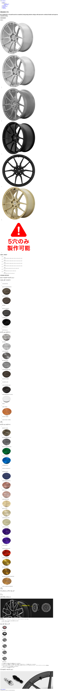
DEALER (3, 7)
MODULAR (6, 4)
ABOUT (3, 2)
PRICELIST (4, 5)
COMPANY (4, 8)
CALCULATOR (4, 6)
